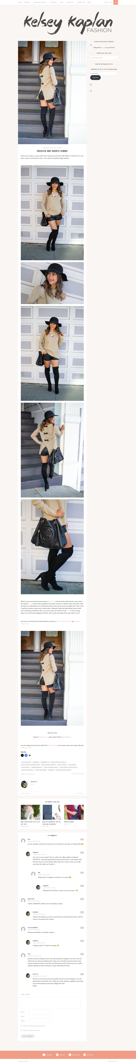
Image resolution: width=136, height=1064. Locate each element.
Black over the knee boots (31, 764)
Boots (69, 737)
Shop (61, 2)
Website (23, 1021)
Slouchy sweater (27, 770)
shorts (30, 604)
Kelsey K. (32, 774)
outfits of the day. (26, 748)
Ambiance (52, 601)
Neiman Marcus (37, 767)
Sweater (51, 770)
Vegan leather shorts (63, 770)
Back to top (113, 1061)
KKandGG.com (53, 745)
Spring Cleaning (69, 822)
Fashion (26, 2)
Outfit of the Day (55, 147)
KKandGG (35, 852)
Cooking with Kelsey (39, 2)
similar (64, 737)
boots (68, 611)
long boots (26, 767)
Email (23, 1016)
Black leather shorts (58, 762)
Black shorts (62, 764)
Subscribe (95, 77)
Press (89, 2)
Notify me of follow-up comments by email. (34, 1026)
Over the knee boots (51, 767)
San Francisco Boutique (68, 767)
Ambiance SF (43, 737)
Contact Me (81, 2)
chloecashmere (33, 927)
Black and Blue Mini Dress (63, 621)
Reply (82, 839)
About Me (70, 2)
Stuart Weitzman (41, 770)
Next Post (80, 793)
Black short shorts (49, 764)
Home (19, 2)
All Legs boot (26, 762)
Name (23, 1012)
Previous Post (25, 793)
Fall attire (72, 764)
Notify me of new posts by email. (31, 1030)
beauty (103, 47)
